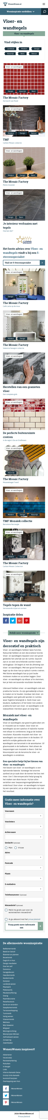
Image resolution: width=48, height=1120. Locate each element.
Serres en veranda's (10, 1005)
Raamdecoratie (9, 999)
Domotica (7, 969)
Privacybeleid (24, 1116)
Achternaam (10, 832)
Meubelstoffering (9, 993)
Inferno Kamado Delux (11, 1072)
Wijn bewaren (8, 1025)
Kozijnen (6, 981)
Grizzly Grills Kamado (11, 1075)
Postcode (9, 863)
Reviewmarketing (10, 1061)
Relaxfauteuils (8, 1002)
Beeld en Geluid (9, 952)
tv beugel (6, 1067)
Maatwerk (7, 987)
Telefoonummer (16, 895)
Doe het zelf (7, 966)
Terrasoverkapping (10, 1010)
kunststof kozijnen (10, 1078)
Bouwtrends (7, 957)
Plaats (7, 874)
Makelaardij (7, 990)
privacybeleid (34, 919)
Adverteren (7, 1055)
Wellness (6, 1022)
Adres (7, 852)
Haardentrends (9, 975)
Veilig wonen (8, 1016)
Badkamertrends (9, 949)
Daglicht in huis (9, 960)
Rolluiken (6, 1064)
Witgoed (6, 1028)
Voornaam (9, 811)
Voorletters (10, 821)
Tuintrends (7, 1013)
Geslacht (12, 843)
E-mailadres (10, 884)
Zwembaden (8, 1043)
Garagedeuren (8, 972)
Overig (5, 996)
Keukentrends (8, 978)
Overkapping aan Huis (11, 1081)
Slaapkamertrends (10, 1008)
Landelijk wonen (9, 984)
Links (5, 1069)
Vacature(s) (7, 1058)
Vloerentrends (8, 1019)
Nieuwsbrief (14, 905)
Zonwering (7, 1040)
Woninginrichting (9, 1031)
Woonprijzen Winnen (11, 1034)
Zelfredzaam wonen (11, 1037)
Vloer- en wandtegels (24, 33)
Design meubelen (10, 963)
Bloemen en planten (11, 955)
